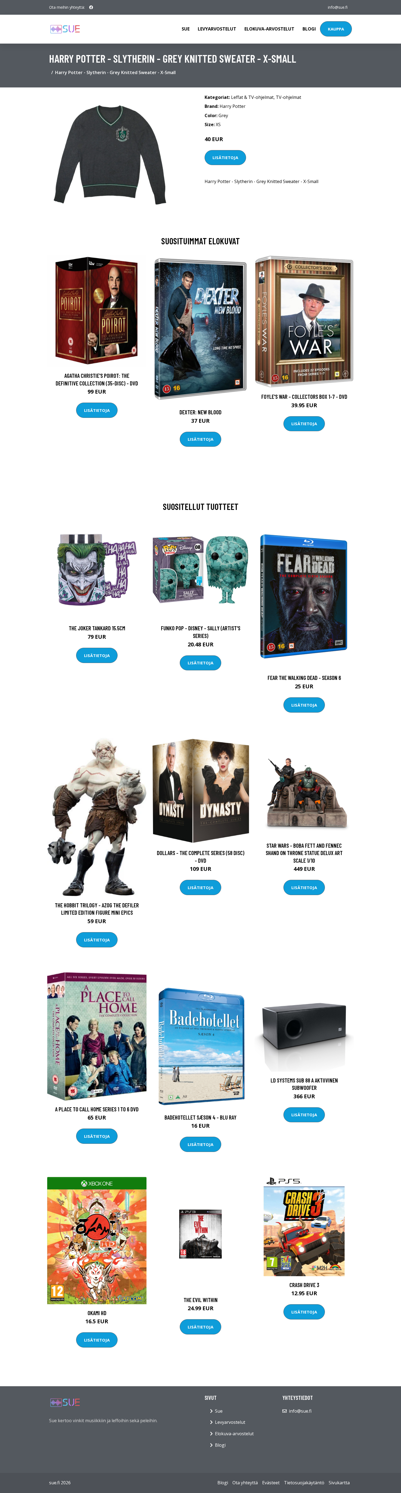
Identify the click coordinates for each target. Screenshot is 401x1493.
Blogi (309, 29)
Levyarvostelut (217, 29)
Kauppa (336, 29)
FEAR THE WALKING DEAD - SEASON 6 (304, 677)
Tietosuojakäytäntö (304, 1483)
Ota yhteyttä (245, 1483)
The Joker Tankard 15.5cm (97, 628)
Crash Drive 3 (304, 1284)
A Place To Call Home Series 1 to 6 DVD (97, 1109)
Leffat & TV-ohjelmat (252, 97)
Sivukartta (339, 1483)
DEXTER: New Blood (200, 412)
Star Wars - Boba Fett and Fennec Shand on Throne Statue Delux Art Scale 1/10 (304, 853)
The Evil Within (201, 1299)
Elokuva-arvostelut (269, 29)
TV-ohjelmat (288, 97)
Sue (186, 29)
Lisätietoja (225, 157)
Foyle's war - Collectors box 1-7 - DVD (304, 396)
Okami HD (97, 1312)
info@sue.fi (338, 7)
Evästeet (271, 1483)
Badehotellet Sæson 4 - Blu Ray (200, 1117)
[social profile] (91, 7)
